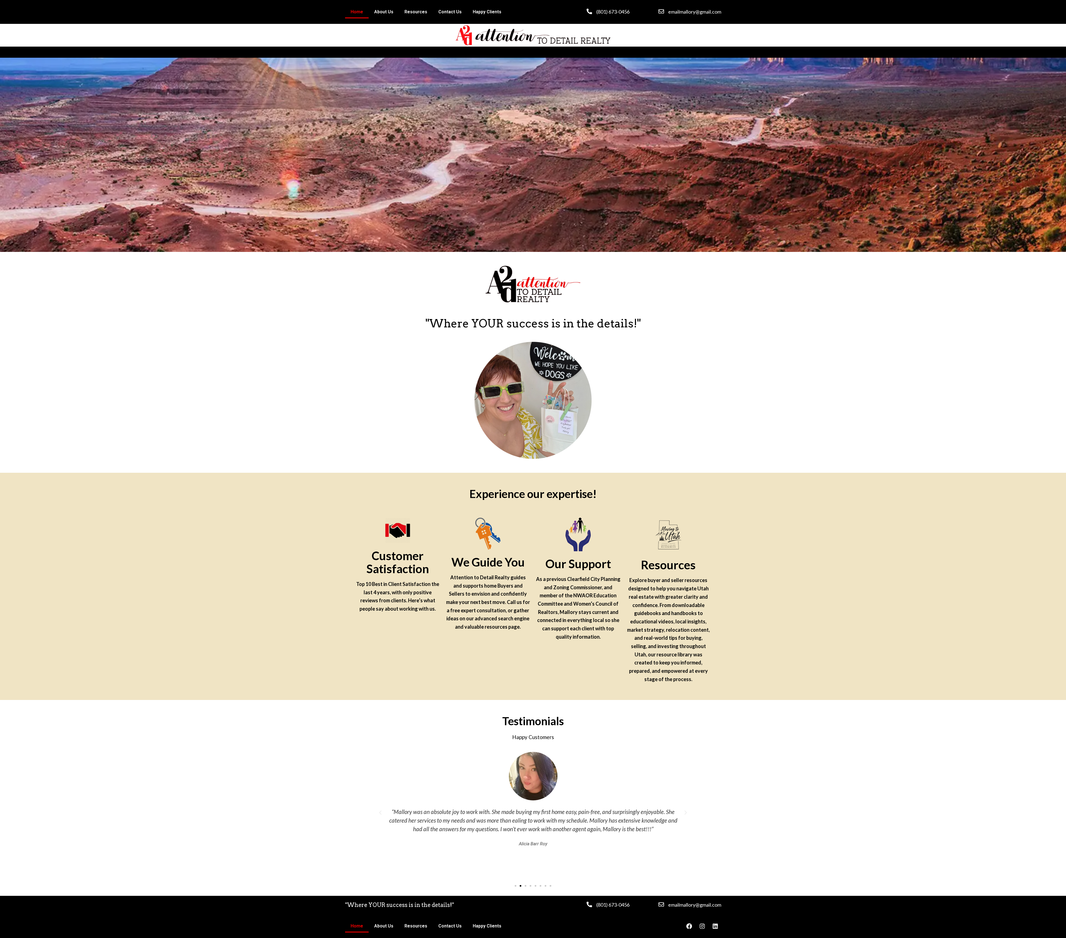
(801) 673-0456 (613, 12)
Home (357, 11)
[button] (380, 812)
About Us (383, 11)
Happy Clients (487, 11)
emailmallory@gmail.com (694, 12)
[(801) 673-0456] (589, 11)
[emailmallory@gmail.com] (661, 11)
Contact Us (450, 11)
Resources (415, 11)
